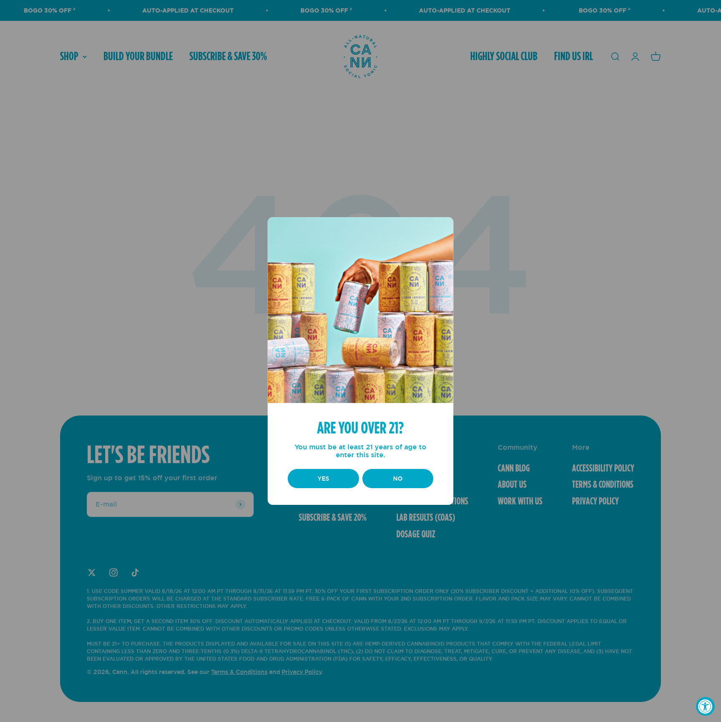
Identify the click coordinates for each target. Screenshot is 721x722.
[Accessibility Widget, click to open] (705, 706)
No (398, 478)
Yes (323, 478)
